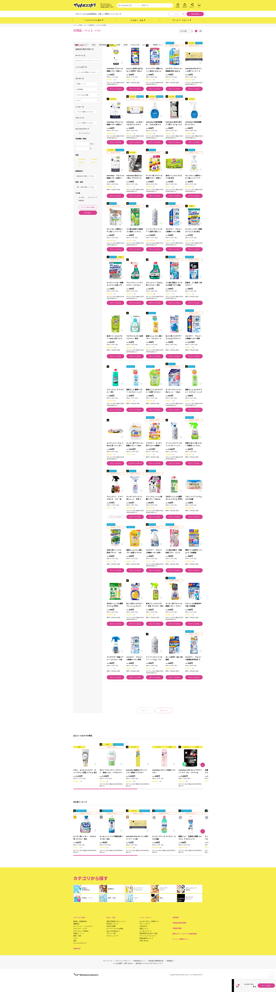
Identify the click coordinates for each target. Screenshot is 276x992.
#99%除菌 (102, 45)
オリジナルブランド (84, 133)
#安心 (94, 45)
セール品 (81, 197)
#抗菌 (125, 45)
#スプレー (85, 45)
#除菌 (76, 45)
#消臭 (118, 45)
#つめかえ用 (135, 45)
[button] (203, 765)
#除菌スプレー (158, 45)
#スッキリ (146, 45)
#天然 (111, 45)
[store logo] (85, 5)
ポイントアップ (92, 197)
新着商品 (81, 200)
